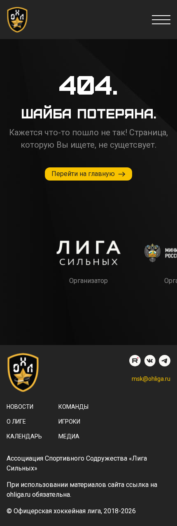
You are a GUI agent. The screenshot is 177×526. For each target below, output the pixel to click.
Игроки (69, 421)
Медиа (68, 436)
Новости (20, 406)
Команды (73, 406)
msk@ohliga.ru (151, 378)
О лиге (16, 421)
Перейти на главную (83, 174)
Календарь (24, 436)
